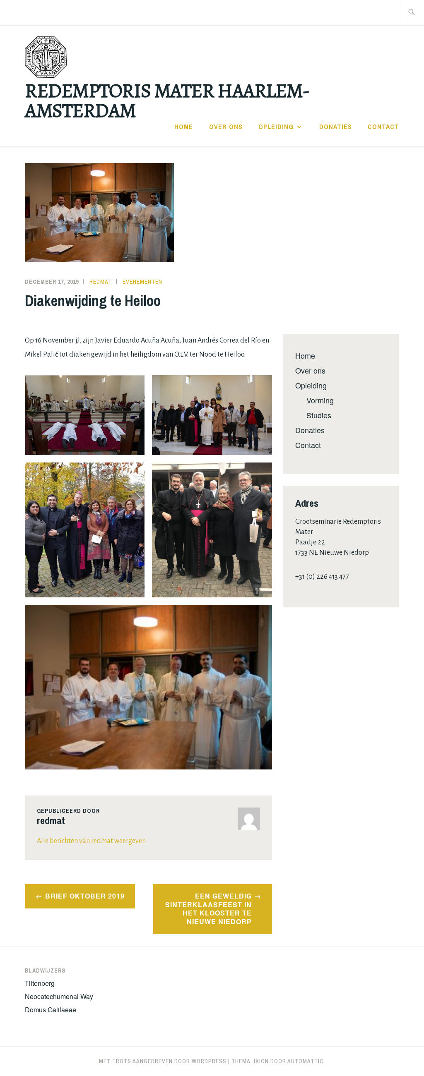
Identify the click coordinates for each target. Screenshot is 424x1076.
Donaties (335, 126)
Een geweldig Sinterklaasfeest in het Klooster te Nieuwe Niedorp (208, 908)
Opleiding (276, 126)
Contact (383, 126)
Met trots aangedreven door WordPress (162, 1061)
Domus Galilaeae (50, 1009)
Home (183, 126)
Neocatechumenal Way (59, 996)
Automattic (305, 1061)
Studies (318, 415)
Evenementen (142, 281)
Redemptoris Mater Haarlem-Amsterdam (167, 100)
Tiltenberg (40, 983)
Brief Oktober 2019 (85, 896)
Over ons (226, 126)
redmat (100, 281)
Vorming (320, 400)
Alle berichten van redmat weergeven (91, 841)
